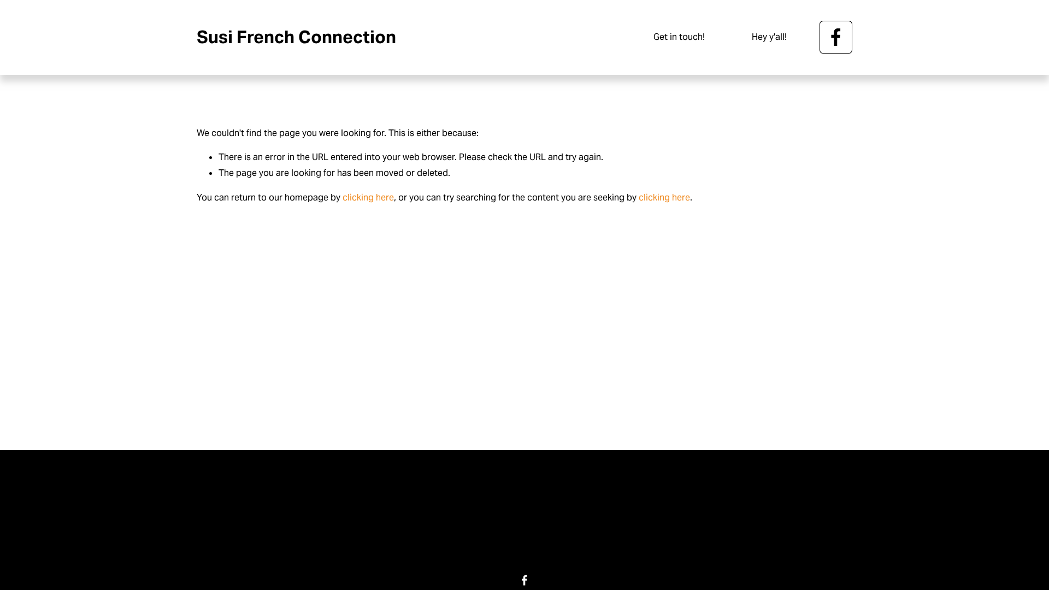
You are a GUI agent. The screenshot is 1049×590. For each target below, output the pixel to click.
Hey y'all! (769, 37)
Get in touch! (679, 37)
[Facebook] (836, 37)
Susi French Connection (296, 37)
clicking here (368, 197)
